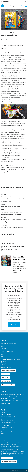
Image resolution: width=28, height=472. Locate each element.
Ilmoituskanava (6, 381)
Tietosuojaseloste (6, 458)
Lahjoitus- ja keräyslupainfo (9, 461)
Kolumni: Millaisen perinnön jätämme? (12, 227)
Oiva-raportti (5, 377)
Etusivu (3, 45)
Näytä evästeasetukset (8, 384)
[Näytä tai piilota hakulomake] (22, 6)
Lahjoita (14, 325)
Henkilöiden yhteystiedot (8, 370)
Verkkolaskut (5, 374)
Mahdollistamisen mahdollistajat (10, 206)
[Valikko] (26, 6)
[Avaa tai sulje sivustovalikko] (25, 1)
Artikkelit (19, 45)
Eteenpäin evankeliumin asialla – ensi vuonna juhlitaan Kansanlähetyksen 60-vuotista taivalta (12, 199)
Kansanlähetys (5, 1)
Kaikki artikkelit (11, 45)
